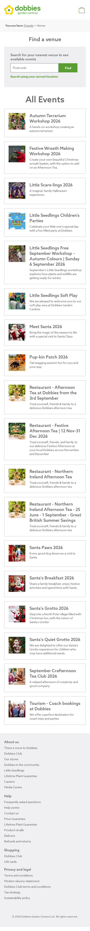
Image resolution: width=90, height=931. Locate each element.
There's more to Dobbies (20, 748)
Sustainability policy (17, 898)
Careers (9, 781)
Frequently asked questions (22, 802)
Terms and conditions (18, 875)
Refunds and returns (17, 841)
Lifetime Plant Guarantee (20, 776)
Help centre (11, 808)
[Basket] (82, 10)
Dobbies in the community (21, 765)
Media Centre (13, 787)
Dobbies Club (13, 753)
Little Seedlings (14, 770)
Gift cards (10, 862)
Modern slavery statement (21, 881)
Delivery (9, 836)
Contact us (11, 813)
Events (28, 25)
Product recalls (14, 830)
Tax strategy (12, 892)
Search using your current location (34, 76)
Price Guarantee (14, 819)
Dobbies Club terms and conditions (27, 887)
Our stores (11, 759)
